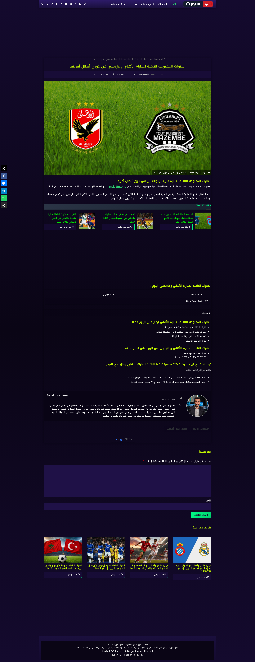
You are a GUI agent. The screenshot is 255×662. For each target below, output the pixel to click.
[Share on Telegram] (4, 191)
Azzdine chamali (140, 74)
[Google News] (123, 439)
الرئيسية (160, 59)
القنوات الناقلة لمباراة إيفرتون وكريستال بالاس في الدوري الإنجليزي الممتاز (106, 567)
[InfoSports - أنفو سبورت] (198, 4)
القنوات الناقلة (200, 428)
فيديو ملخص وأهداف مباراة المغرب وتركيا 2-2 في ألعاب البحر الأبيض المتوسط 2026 (149, 567)
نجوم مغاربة (148, 4)
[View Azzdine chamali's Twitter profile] (180, 405)
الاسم (208, 500)
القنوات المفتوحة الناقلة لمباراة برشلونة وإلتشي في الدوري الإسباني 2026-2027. (62, 218)
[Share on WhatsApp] (4, 198)
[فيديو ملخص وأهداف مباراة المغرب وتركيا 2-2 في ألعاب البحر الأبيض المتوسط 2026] (149, 550)
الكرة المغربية (119, 4)
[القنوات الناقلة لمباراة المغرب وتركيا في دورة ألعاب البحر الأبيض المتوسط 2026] (63, 550)
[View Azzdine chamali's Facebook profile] (180, 398)
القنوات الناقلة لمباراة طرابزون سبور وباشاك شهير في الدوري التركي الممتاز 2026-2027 (177, 218)
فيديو (134, 4)
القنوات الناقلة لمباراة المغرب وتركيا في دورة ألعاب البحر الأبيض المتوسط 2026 (63, 567)
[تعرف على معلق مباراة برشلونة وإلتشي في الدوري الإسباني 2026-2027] (145, 221)
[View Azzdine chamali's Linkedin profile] (180, 412)
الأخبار (174, 4)
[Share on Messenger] (4, 183)
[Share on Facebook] (4, 176)
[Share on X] (4, 168)
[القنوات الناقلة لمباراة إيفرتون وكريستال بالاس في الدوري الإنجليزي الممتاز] (106, 550)
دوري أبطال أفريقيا (116, 186)
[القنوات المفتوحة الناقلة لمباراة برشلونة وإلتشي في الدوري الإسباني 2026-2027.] (87, 221)
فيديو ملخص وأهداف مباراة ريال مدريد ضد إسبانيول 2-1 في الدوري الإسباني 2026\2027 (194, 568)
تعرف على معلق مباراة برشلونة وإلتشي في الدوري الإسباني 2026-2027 (119, 218)
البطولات (162, 4)
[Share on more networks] (4, 205)
